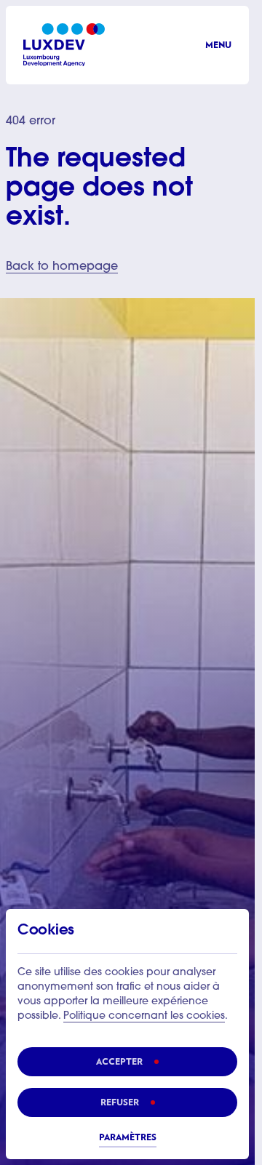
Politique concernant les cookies (144, 1017)
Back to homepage (62, 267)
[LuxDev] (64, 44)
